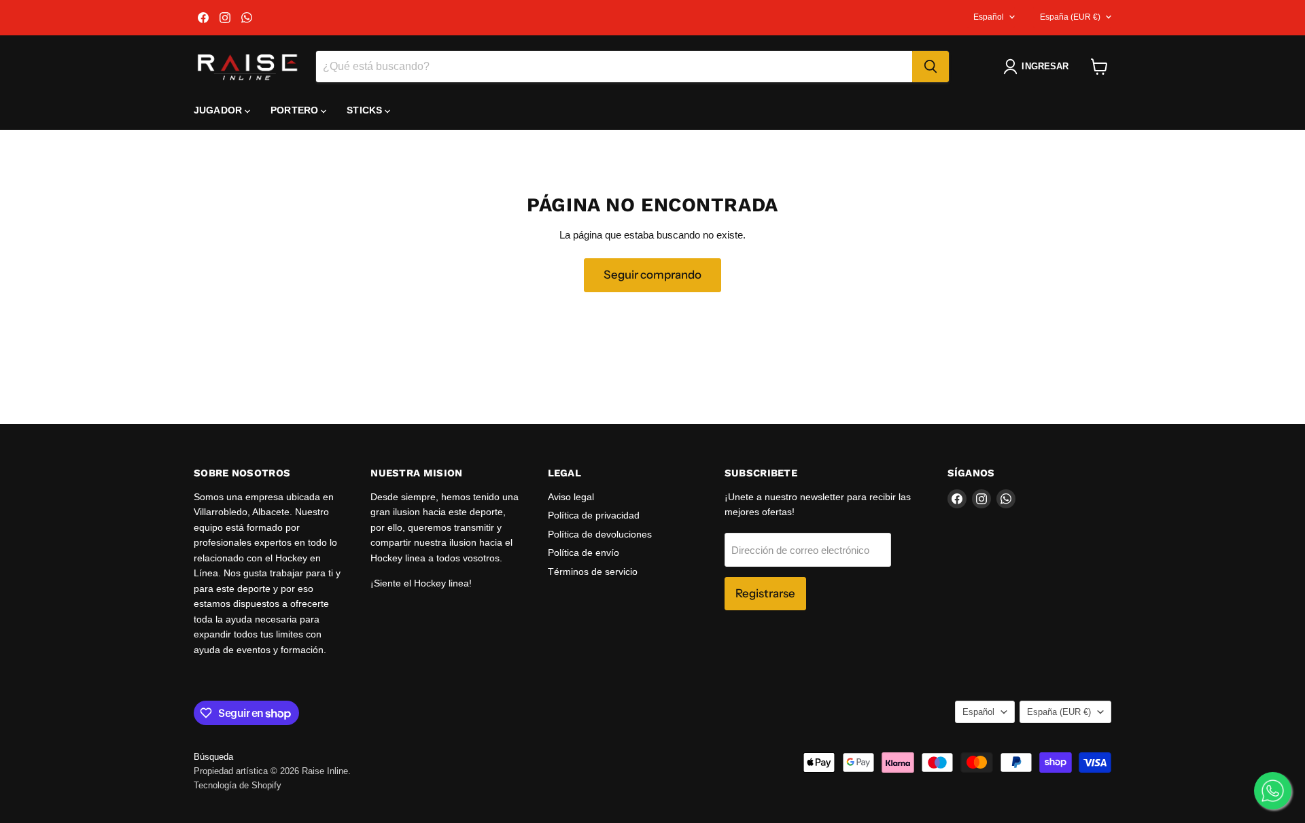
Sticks (366, 110)
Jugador (219, 110)
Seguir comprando (652, 274)
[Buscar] (930, 66)
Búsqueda (213, 757)
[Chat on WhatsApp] (1272, 790)
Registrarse (765, 593)
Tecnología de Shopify (237, 785)
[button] (1038, 66)
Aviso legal (571, 496)
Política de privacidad (594, 515)
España (1070, 17)
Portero (296, 110)
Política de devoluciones (600, 534)
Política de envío (583, 552)
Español (988, 17)
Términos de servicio (593, 571)
